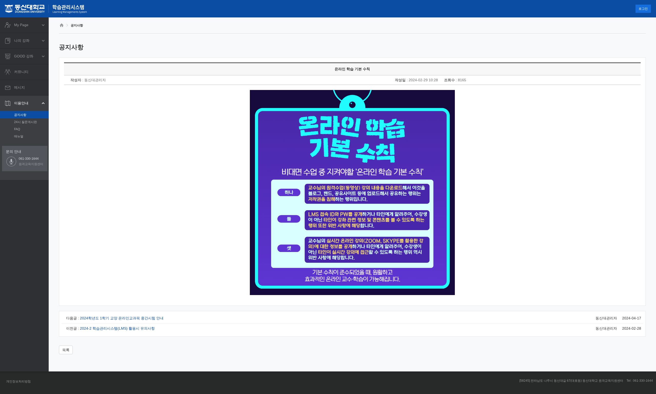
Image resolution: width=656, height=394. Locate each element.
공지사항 (20, 115)
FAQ (17, 129)
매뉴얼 (18, 136)
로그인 (643, 9)
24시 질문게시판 (25, 122)
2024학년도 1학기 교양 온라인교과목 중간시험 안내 (121, 318)
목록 (65, 350)
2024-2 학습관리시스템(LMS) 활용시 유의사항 (117, 328)
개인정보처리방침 (18, 381)
